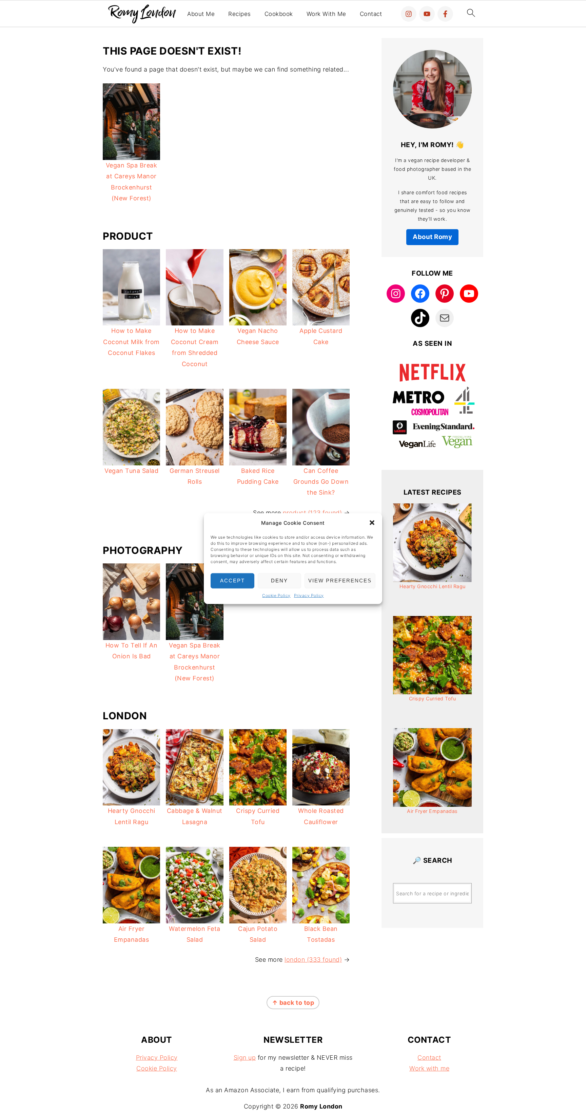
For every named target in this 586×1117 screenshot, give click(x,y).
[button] (372, 522)
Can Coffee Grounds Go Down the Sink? (321, 481)
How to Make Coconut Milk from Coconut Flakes (131, 341)
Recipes (239, 14)
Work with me (429, 1068)
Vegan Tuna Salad (131, 470)
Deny (279, 580)
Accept (232, 580)
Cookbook (279, 14)
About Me (201, 14)
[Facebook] (445, 14)
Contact (371, 14)
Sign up (245, 1057)
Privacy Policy (309, 595)
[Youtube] (427, 14)
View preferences (340, 580)
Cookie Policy (276, 595)
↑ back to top (293, 1002)
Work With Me (326, 14)
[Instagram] (408, 14)
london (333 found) (313, 959)
